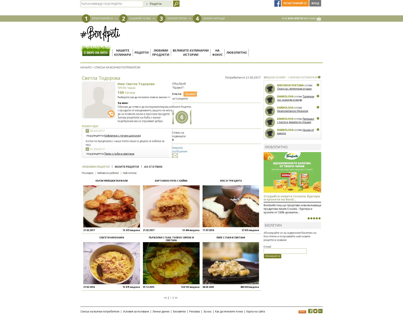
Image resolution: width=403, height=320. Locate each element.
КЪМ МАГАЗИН (299, 18)
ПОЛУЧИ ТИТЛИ (177, 18)
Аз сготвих (153, 167)
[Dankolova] (270, 100)
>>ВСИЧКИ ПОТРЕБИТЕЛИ (303, 77)
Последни (87, 172)
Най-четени (129, 172)
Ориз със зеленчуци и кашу (294, 88)
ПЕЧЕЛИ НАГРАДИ (214, 18)
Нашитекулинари (122, 52)
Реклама (194, 311)
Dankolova (285, 96)
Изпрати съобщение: (180, 149)
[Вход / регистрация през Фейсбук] (277, 3)
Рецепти (142, 52)
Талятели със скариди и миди (295, 98)
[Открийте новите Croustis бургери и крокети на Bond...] (311, 218)
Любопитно (236, 52)
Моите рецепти (127, 167)
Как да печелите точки (229, 311)
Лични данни (161, 311)
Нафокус (217, 52)
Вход (315, 3)
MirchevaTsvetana (290, 85)
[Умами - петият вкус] (317, 218)
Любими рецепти (96, 167)
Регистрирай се (295, 3)
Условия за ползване (136, 311)
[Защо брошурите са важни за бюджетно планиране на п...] (319, 218)
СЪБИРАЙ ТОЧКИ (140, 18)
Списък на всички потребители (99, 311)
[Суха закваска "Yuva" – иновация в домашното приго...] (308, 218)
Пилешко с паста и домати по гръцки (295, 120)
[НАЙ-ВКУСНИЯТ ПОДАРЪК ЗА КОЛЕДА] (314, 218)
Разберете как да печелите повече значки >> (144, 97)
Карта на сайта (255, 311)
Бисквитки (179, 311)
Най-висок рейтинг (108, 172)
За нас (207, 311)
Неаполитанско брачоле (292, 111)
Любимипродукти (160, 52)
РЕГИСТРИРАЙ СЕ (102, 18)
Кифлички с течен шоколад (122, 135)
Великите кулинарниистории (191, 52)
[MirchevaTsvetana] (270, 89)
